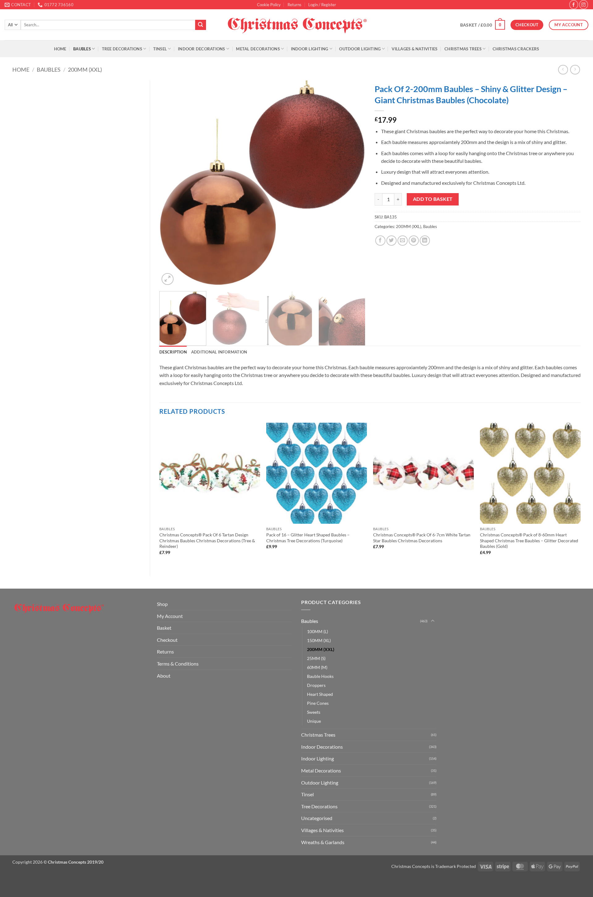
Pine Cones (318, 703)
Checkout (167, 640)
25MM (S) (316, 658)
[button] (322, 4)
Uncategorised (316, 818)
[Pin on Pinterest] (414, 240)
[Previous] (171, 183)
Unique (314, 721)
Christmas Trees (463, 48)
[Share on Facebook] (380, 240)
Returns (294, 4)
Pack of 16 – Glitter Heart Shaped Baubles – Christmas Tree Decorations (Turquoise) (308, 537)
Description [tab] (173, 351)
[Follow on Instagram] (583, 4)
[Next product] (563, 69)
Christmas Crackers (516, 48)
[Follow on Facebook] (573, 4)
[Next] (353, 183)
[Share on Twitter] (391, 240)
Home (60, 48)
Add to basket (433, 199)
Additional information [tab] (219, 351)
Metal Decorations (258, 48)
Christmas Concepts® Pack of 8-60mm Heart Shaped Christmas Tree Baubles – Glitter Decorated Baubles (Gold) (529, 540)
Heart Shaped (320, 694)
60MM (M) (317, 667)
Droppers (316, 685)
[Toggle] (432, 621)
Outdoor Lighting (360, 48)
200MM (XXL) (85, 69)
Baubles (82, 48)
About (163, 676)
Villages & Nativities (414, 48)
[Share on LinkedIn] (425, 240)
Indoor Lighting (309, 48)
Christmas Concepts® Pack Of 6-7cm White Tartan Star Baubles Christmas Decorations (421, 537)
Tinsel (160, 48)
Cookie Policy (269, 4)
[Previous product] (575, 69)
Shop (162, 604)
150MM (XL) (319, 640)
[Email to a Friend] (402, 240)
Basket (164, 628)
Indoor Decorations (201, 48)
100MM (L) (317, 631)
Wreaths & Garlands (322, 842)
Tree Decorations (122, 48)
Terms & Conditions (178, 663)
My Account (170, 616)
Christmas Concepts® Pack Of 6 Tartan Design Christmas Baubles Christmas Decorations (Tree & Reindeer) (207, 540)
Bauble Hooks (320, 676)
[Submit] (200, 25)
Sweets (313, 712)
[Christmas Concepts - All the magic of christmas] (296, 24)
